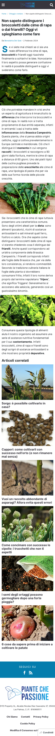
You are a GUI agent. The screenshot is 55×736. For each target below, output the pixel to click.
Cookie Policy (27, 723)
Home (4, 14)
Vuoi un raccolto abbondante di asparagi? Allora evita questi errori (27, 500)
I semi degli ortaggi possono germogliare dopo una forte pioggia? (22, 598)
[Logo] (27, 4)
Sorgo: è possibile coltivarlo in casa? (23, 405)
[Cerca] (51, 5)
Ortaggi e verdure (16, 14)
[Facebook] (24, 672)
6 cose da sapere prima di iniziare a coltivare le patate (27, 646)
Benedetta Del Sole (13, 40)
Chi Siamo (12, 716)
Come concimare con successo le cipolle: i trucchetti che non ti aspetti (26, 548)
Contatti (25, 716)
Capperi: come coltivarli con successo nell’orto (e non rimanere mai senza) (27, 453)
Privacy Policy (40, 716)
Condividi (48, 732)
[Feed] (30, 672)
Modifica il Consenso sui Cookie (27, 730)
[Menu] (3, 4)
